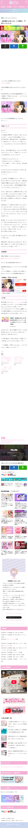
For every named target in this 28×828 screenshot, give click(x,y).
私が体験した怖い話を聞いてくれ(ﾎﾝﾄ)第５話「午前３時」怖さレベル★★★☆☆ (17, 745)
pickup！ (15, 440)
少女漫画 (9, 440)
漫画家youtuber (5, 645)
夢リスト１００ (11, 639)
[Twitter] (14, 456)
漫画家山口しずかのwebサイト (13, 824)
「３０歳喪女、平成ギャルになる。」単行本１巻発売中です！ (6, 369)
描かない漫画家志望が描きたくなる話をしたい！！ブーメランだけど (17, 753)
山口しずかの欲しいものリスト (14, 620)
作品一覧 (9, 595)
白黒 (4, 440)
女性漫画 (4, 442)
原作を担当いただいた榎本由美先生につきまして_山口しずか (17, 737)
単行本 (10, 442)
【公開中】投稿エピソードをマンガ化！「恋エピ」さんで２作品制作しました (17, 724)
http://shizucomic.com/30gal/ (10, 258)
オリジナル (21, 440)
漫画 (4, 437)
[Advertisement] (14, 64)
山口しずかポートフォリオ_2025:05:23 (12, 766)
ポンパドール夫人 (17, 302)
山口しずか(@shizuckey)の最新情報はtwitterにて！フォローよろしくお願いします (14, 10)
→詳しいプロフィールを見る (13, 613)
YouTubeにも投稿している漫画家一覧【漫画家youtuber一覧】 (17, 731)
